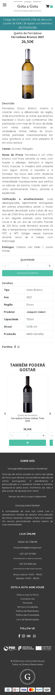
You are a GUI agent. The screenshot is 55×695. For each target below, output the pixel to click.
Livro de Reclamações (27, 619)
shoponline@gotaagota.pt (27, 547)
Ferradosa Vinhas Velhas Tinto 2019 (27, 419)
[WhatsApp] (34, 636)
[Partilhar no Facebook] (15, 346)
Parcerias (27, 602)
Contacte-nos (27, 598)
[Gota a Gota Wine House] (27, 6)
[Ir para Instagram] (23, 636)
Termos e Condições (27, 606)
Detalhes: (7, 283)
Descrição (8, 103)
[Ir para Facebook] (19, 636)
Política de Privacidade (27, 614)
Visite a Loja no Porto (27, 594)
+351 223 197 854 (27, 553)
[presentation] (5, 413)
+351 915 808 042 (27, 563)
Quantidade (27, 259)
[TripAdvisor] (29, 636)
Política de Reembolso (27, 611)
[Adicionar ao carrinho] (27, 443)
